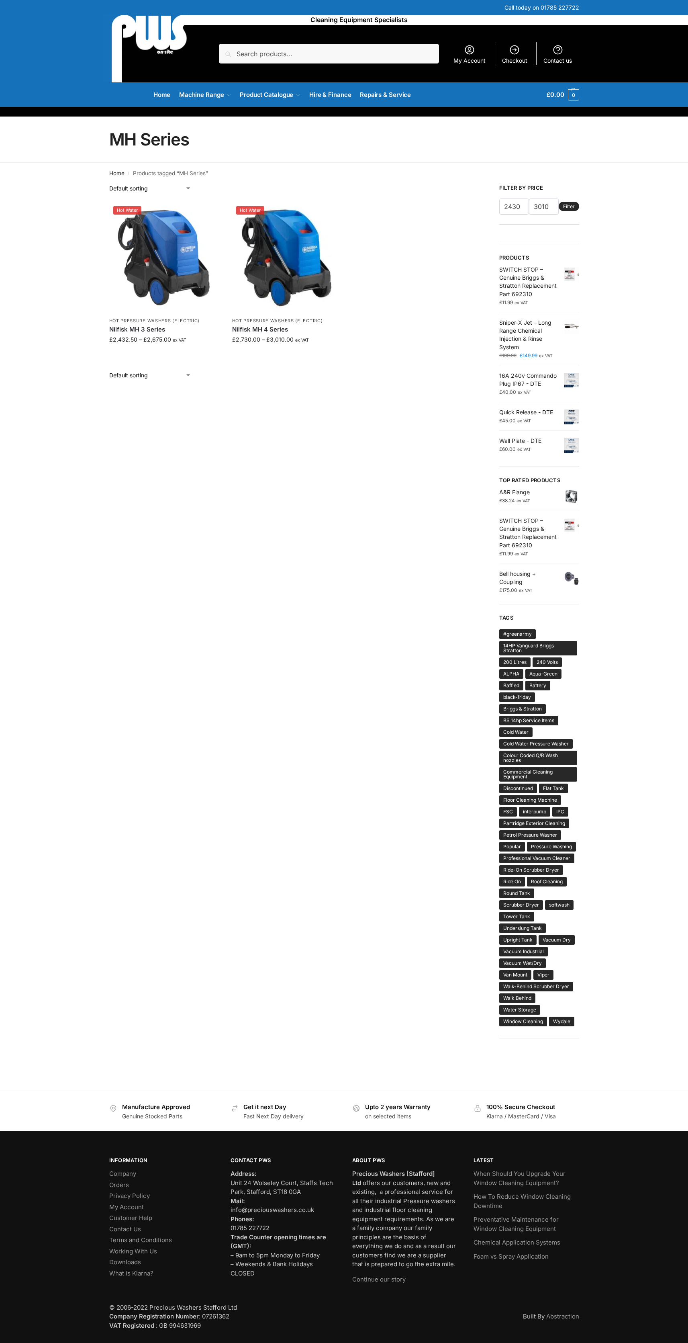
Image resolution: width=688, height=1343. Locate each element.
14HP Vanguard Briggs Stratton (528, 648)
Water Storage (519, 1010)
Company (122, 1173)
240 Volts (547, 662)
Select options (164, 356)
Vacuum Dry (557, 940)
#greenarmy (517, 634)
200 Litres (515, 662)
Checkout (514, 60)
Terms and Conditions (140, 1240)
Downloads (125, 1262)
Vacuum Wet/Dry (522, 963)
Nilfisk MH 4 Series (260, 329)
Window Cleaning (523, 1021)
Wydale (561, 1021)
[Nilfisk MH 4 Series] (287, 257)
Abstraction (562, 1316)
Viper (543, 975)
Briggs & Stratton (522, 709)
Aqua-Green (543, 674)
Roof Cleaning (547, 881)
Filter (569, 206)
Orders (119, 1184)
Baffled (511, 685)
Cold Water (516, 732)
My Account (469, 60)
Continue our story (379, 1279)
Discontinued (518, 788)
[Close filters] (468, 188)
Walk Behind (517, 998)
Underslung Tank (522, 928)
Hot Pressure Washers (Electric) (154, 320)
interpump (534, 812)
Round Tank (516, 893)
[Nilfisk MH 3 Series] (164, 257)
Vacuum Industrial (523, 951)
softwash (559, 905)
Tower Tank (516, 916)
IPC (560, 812)
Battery (537, 685)
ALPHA (511, 674)
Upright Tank (518, 940)
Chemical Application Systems (517, 1242)
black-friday (517, 697)
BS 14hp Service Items (528, 720)
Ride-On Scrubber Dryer (531, 870)
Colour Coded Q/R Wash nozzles (530, 757)
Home (117, 173)
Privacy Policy (129, 1196)
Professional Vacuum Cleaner (536, 858)
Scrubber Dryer (521, 905)
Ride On (512, 881)
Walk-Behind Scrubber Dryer (536, 986)
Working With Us (133, 1251)
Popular (512, 846)
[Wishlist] (208, 214)
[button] (563, 95)
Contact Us (125, 1228)
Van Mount (515, 975)
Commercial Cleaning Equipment (528, 774)
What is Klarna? (131, 1273)
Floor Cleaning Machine (530, 800)
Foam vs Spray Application (511, 1256)
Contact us (557, 60)
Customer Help (130, 1218)
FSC (508, 812)
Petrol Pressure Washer (530, 835)
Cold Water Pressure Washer (536, 744)
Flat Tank (553, 788)
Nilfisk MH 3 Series (137, 329)
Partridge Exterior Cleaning (534, 823)
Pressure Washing (551, 846)
